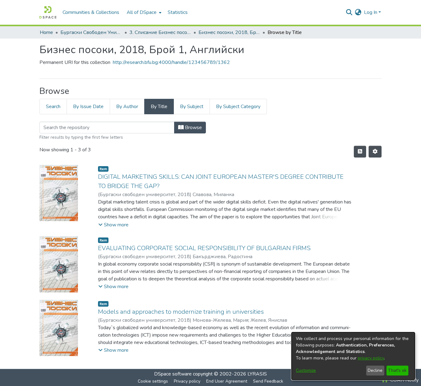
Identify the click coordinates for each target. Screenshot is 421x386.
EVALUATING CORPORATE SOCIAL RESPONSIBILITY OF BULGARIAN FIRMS (204, 248)
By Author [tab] (127, 106)
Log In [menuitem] (370, 12)
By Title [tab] (159, 106)
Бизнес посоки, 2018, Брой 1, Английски (229, 32)
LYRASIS (257, 374)
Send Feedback (268, 381)
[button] (113, 225)
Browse (193, 127)
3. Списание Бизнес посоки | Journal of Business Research (160, 32)
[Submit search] (349, 12)
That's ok (397, 370)
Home (46, 32)
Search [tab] (53, 106)
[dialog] (353, 356)
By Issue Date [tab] (88, 106)
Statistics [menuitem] (178, 12)
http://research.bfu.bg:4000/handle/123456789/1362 (171, 62)
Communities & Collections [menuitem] (91, 12)
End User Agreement (226, 381)
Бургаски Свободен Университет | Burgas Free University (91, 32)
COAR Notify (404, 380)
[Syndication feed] (360, 151)
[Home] (47, 12)
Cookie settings (153, 381)
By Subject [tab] (191, 106)
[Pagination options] (375, 151)
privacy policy (371, 358)
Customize (306, 370)
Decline (375, 370)
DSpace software (173, 374)
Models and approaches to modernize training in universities (181, 312)
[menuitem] (143, 12)
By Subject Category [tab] (238, 106)
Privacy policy (187, 381)
